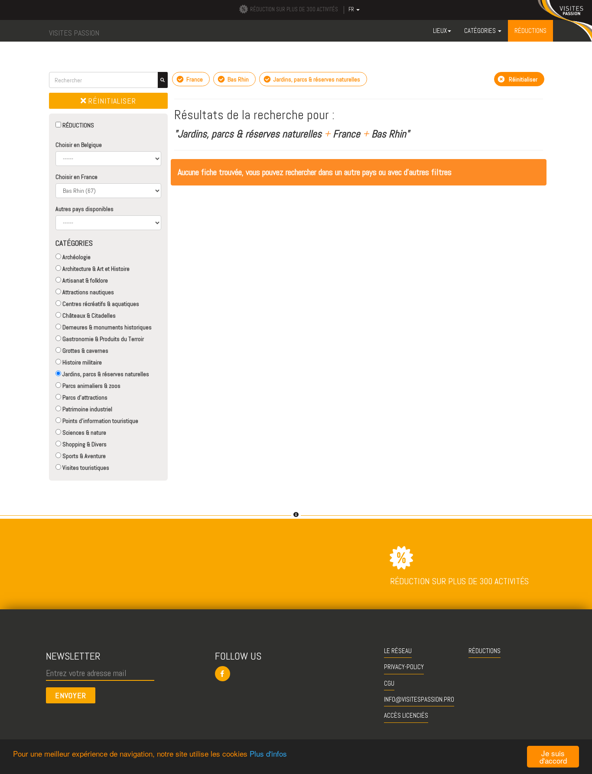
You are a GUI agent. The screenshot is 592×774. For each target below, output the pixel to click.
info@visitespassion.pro (419, 699)
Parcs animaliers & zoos (90, 386)
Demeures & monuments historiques (106, 327)
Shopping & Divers (84, 444)
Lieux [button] (440, 30)
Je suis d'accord (553, 757)
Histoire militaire (81, 362)
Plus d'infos (268, 753)
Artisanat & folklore (84, 280)
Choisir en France (76, 177)
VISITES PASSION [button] (74, 33)
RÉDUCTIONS (77, 125)
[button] (296, 673)
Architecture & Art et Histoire (95, 269)
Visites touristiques (85, 468)
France (194, 79)
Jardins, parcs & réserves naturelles (105, 374)
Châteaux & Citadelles (88, 315)
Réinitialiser (111, 101)
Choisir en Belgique (78, 145)
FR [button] (351, 9)
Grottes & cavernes (84, 350)
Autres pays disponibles (84, 209)
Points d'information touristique (99, 421)
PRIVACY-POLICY (404, 667)
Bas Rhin (237, 79)
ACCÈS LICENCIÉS (406, 715)
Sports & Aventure (83, 456)
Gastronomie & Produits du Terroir (102, 339)
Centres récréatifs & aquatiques (100, 304)
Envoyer (70, 695)
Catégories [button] (480, 30)
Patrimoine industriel (86, 409)
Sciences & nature (83, 432)
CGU (389, 683)
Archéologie (76, 257)
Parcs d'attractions (84, 397)
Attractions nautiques (87, 292)
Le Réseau (398, 651)
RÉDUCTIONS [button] (530, 30)
